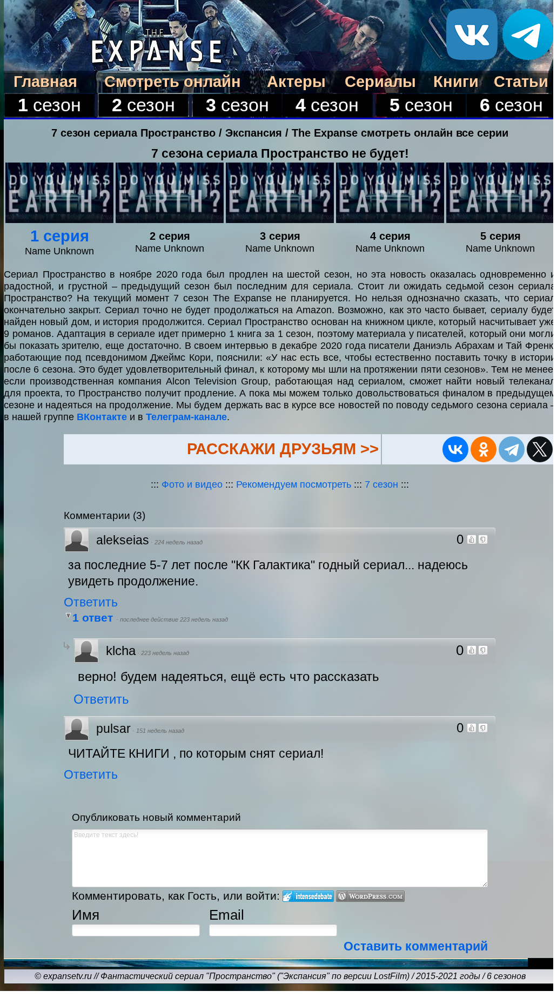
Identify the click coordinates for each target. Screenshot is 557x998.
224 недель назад (179, 542)
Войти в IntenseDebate (308, 896)
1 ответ (94, 617)
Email (226, 914)
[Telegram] (512, 449)
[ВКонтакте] (455, 449)
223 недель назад (165, 653)
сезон (49, 105)
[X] (540, 449)
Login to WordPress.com (370, 896)
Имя (85, 914)
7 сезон (383, 484)
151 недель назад (160, 730)
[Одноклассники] (483, 449)
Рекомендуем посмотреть (293, 484)
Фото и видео (192, 484)
